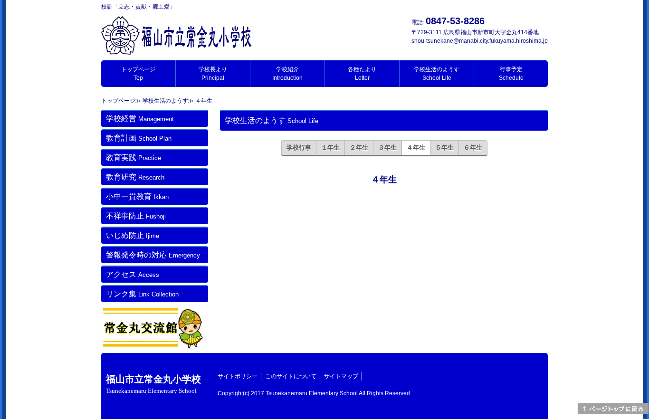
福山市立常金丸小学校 (153, 384)
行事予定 (511, 73)
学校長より (213, 73)
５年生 (444, 147)
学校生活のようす (436, 73)
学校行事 (298, 147)
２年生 (359, 147)
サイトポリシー (238, 376)
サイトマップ (341, 376)
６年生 (473, 147)
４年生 (416, 147)
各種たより (362, 73)
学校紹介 (287, 73)
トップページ (138, 73)
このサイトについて (290, 376)
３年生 (387, 147)
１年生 (330, 147)
